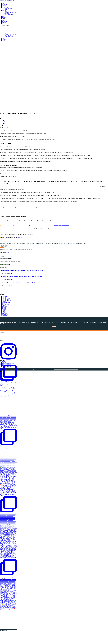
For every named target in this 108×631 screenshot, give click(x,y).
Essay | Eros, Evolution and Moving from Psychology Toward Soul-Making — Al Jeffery (19, 282)
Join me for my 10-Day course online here (61, 225)
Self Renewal (31, 116)
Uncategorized (4, 315)
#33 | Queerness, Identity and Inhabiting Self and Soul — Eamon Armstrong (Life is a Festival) (20, 288)
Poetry (25, 116)
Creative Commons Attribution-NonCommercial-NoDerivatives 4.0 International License (66, 369)
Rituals (27, 116)
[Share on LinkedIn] (3, 378)
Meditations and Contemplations (8, 365)
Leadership (4, 305)
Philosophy (21, 116)
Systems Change (5, 314)
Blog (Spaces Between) (6, 364)
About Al (4, 362)
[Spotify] (8, 264)
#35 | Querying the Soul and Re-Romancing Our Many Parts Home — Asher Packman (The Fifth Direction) (22, 270)
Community (4, 297)
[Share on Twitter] (3, 376)
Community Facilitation (6, 300)
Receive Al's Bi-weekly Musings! (6, 258)
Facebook (20, 237)
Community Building (6, 298)
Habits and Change (5, 304)
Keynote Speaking (5, 363)
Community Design (5, 299)
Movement (4, 308)
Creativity (4, 301)
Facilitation (4, 303)
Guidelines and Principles (6, 366)
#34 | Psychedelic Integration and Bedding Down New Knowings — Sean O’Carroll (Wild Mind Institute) (22, 276)
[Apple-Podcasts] (3, 264)
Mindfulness (16, 116)
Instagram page (63, 220)
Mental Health (11, 116)
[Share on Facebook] (3, 374)
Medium (8, 252)
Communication (5, 296)
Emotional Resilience (4, 116)
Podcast (3, 310)
